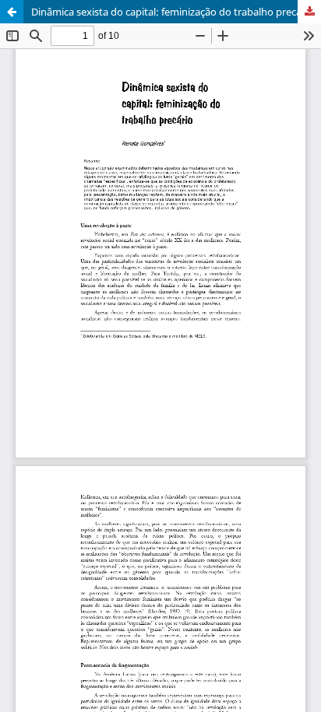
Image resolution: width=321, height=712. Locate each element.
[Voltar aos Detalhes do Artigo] (11, 11)
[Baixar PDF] (309, 11)
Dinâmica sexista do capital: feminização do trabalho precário (172, 12)
